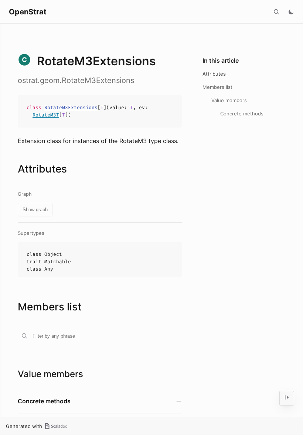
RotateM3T (46, 115)
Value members (229, 100)
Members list (217, 87)
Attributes (214, 74)
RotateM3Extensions (71, 107)
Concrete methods (241, 113)
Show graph (35, 209)
